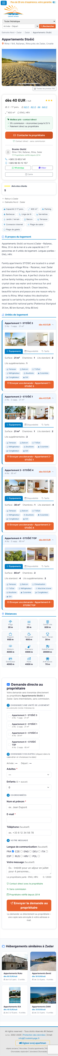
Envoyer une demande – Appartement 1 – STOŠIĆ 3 (30, 384)
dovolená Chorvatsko (38, 1052)
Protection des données (34, 1035)
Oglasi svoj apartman (34, 1043)
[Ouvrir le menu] (4, 3)
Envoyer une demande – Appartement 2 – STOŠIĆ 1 (30, 458)
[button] (29, 188)
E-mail (11, 814)
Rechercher (48, 26)
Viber (43, 168)
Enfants (17, 781)
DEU (35, 851)
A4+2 (44, 107)
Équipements (15, 351)
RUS (18, 856)
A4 (39, 107)
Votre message (21, 862)
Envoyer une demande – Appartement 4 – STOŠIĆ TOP (30, 603)
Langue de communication (27, 846)
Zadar (27, 32)
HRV (26, 856)
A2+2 (33, 107)
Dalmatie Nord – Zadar (12, 32)
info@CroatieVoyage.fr (29, 1038)
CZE (18, 851)
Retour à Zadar (11, 199)
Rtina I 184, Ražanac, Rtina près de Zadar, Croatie (28, 43)
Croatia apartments (36, 1048)
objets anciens (12, 1048)
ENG (26, 851)
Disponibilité (32, 351)
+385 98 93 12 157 (18, 163)
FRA (9, 851)
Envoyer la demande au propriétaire (31, 905)
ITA (43, 851)
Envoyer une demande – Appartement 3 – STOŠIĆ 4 (30, 526)
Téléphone (18, 826)
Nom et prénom (16, 801)
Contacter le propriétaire (31, 135)
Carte (30, 174)
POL (35, 856)
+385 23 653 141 (17, 159)
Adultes (12, 768)
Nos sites (23, 1048)
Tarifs (46, 351)
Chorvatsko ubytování (20, 1052)
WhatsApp (19, 168)
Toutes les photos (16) (45, 88)
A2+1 (26, 107)
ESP (9, 856)
